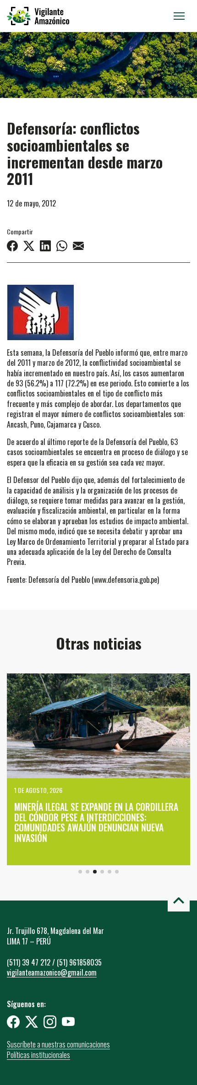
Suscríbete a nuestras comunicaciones (58, 1044)
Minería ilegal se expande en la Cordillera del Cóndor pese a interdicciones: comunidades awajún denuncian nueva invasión (96, 822)
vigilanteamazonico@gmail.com (52, 972)
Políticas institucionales (38, 1054)
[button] (80, 871)
